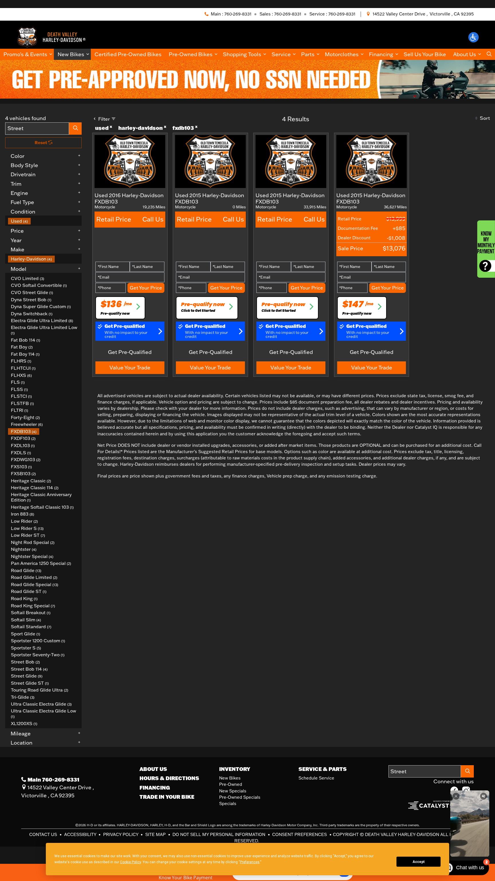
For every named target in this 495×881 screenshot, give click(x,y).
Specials (227, 803)
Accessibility (80, 834)
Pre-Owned (230, 784)
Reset (41, 142)
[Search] (75, 128)
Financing (155, 787)
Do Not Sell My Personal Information (219, 834)
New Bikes (230, 778)
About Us (153, 769)
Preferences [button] (250, 862)
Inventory (234, 769)
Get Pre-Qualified (130, 352)
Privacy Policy (121, 834)
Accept (418, 862)
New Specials (232, 791)
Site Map (156, 834)
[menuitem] (45, 221)
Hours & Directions (169, 778)
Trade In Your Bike (167, 797)
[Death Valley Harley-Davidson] (53, 36)
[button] (473, 37)
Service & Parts (322, 769)
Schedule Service (316, 778)
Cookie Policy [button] (130, 862)
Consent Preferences (299, 834)
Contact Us (43, 834)
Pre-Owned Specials (239, 797)
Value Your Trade (129, 367)
